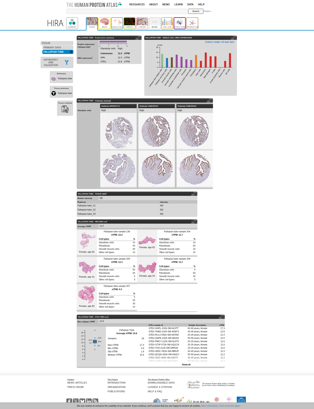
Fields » (208, 11)
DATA (190, 4)
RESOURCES (137, 4)
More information (209, 406)
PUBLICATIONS (116, 391)
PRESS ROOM (75, 387)
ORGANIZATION (116, 387)
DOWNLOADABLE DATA (161, 382)
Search (195, 11)
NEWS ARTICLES (77, 382)
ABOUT (153, 4)
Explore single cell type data (219, 42)
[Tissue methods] (65, 109)
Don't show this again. (230, 406)
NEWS (166, 4)
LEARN (178, 4)
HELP (201, 4)
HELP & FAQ (155, 391)
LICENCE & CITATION (160, 387)
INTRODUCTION (116, 382)
